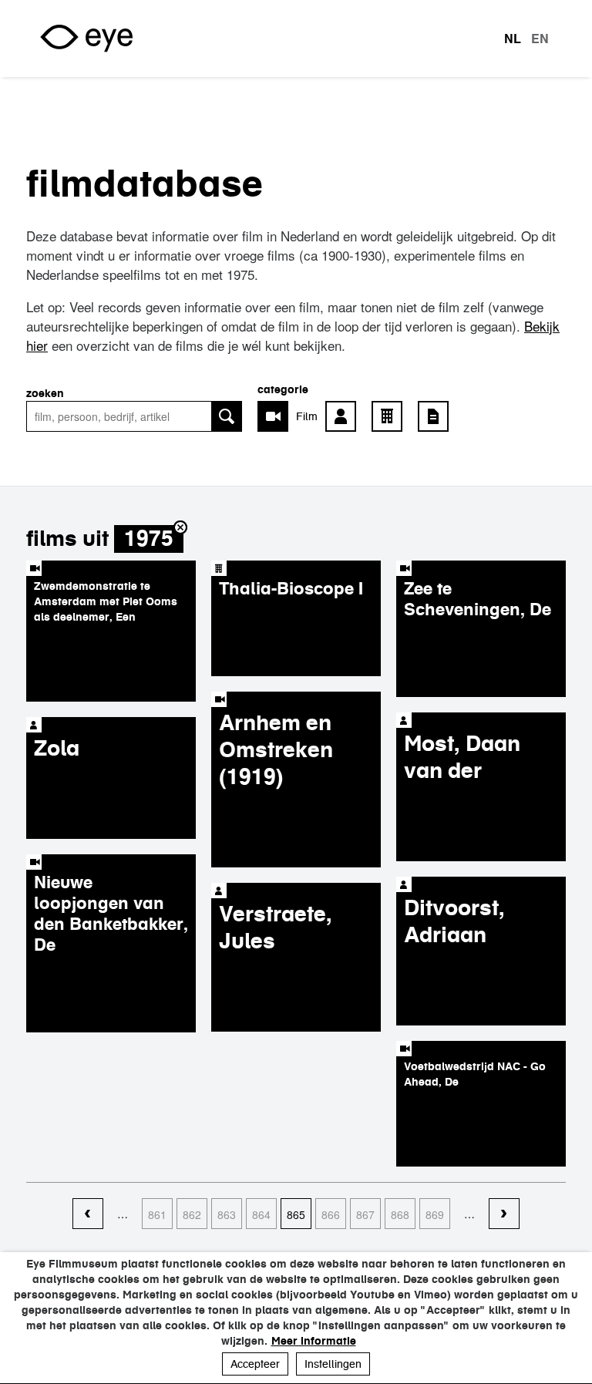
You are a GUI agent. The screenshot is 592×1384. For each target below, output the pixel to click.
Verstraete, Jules (275, 927)
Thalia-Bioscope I (291, 588)
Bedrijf (391, 416)
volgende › (504, 1214)
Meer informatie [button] (313, 1341)
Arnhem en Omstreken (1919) (276, 749)
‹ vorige (88, 1214)
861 (157, 1214)
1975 (148, 538)
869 (435, 1214)
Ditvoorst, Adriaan (454, 921)
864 (261, 1214)
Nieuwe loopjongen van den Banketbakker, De (111, 913)
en (540, 38)
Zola (56, 748)
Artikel (437, 416)
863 (226, 1214)
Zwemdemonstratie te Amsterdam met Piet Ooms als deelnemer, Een (105, 601)
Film (307, 416)
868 (400, 1214)
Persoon (344, 416)
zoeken (45, 393)
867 (365, 1214)
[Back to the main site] (86, 38)
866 (330, 1214)
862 (192, 1214)
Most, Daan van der (462, 756)
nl (512, 38)
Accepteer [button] (255, 1364)
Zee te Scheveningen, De (477, 599)
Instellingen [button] (333, 1364)
